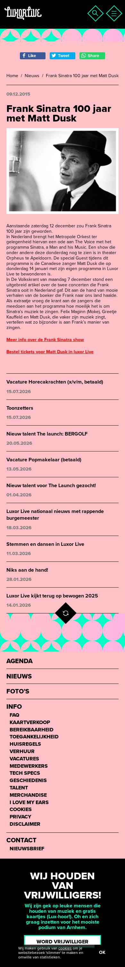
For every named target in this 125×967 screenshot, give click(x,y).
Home (12, 75)
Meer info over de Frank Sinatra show (45, 339)
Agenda (19, 661)
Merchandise (28, 795)
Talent (19, 788)
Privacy (20, 817)
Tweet (63, 55)
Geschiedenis (28, 780)
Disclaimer (25, 824)
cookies (65, 948)
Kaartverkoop (30, 722)
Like (32, 55)
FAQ (14, 715)
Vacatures (24, 759)
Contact (21, 840)
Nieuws (32, 75)
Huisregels (25, 744)
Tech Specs (25, 773)
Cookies (21, 809)
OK (102, 952)
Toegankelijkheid (34, 737)
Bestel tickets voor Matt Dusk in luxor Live (50, 352)
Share (93, 55)
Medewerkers (29, 766)
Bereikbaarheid (32, 730)
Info (14, 707)
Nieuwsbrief (27, 849)
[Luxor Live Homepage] (44, 21)
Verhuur (22, 751)
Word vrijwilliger (62, 942)
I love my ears (29, 802)
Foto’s (17, 691)
